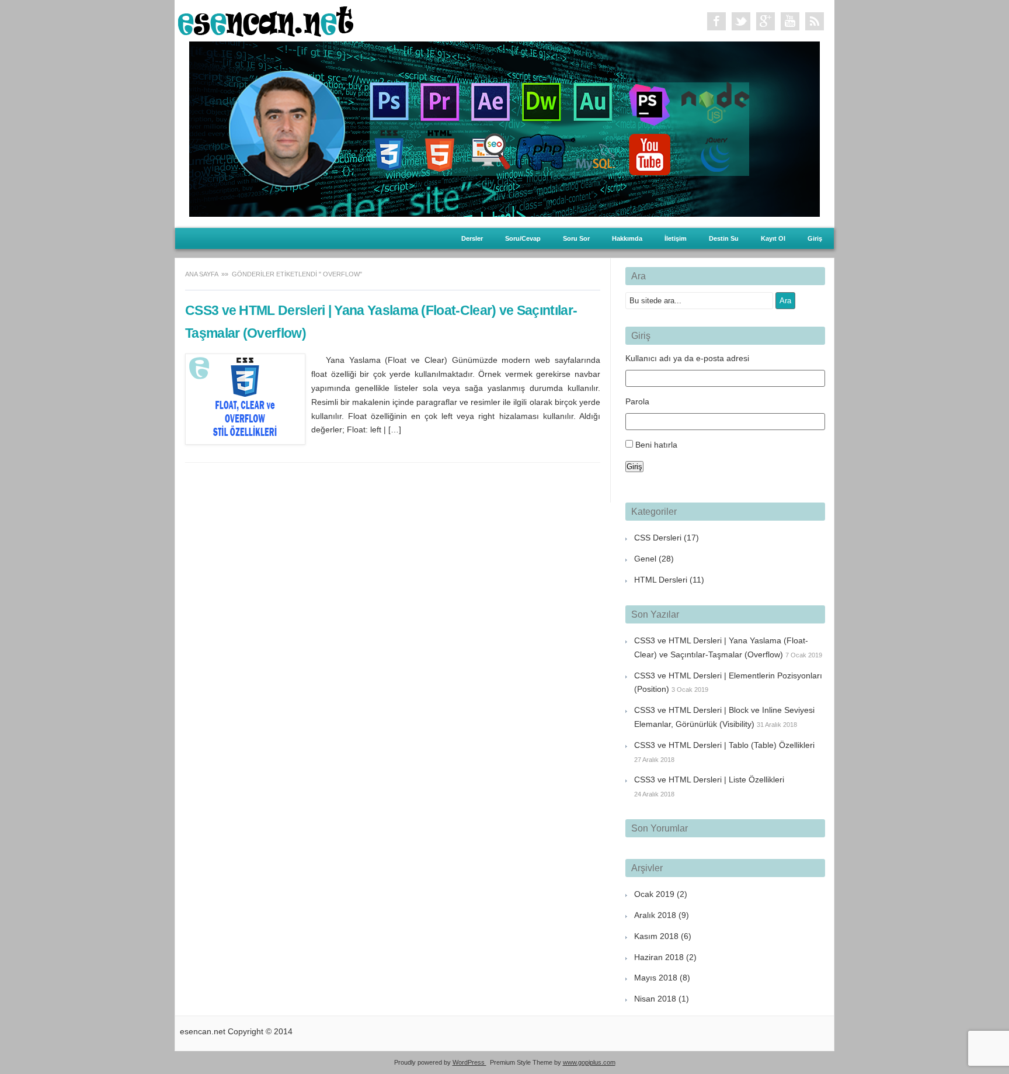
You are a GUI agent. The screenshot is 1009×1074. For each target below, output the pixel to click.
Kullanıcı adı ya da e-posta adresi (687, 358)
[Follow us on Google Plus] (765, 21)
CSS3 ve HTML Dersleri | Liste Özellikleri (709, 779)
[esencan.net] (265, 34)
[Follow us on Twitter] (741, 21)
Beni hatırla (656, 444)
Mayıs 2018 (655, 977)
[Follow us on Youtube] (790, 21)
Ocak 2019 (654, 894)
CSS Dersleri (657, 537)
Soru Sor (576, 238)
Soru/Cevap (523, 238)
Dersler (472, 238)
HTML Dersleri (660, 579)
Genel (645, 558)
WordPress (469, 1062)
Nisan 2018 (655, 998)
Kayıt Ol (773, 238)
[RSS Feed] (814, 21)
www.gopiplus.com (589, 1062)
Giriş (815, 238)
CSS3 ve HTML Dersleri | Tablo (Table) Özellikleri (724, 745)
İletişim (675, 238)
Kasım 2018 (656, 936)
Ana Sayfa (202, 274)
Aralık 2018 (655, 915)
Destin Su (724, 238)
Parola (637, 401)
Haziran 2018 (659, 957)
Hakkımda (627, 238)
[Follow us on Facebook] (716, 21)
